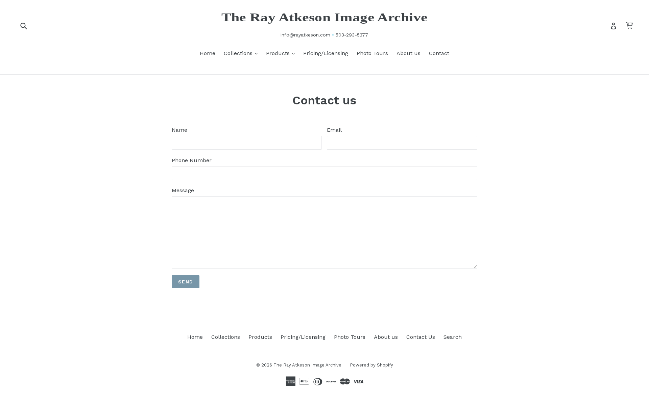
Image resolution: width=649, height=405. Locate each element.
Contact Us (420, 337)
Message (183, 190)
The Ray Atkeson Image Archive (324, 17)
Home (207, 53)
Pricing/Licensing (325, 53)
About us (408, 53)
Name (179, 130)
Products (282, 53)
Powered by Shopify (371, 365)
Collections (242, 53)
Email (334, 130)
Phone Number (192, 160)
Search (452, 337)
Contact (439, 53)
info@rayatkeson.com (305, 34)
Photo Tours (372, 53)
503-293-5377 (352, 34)
